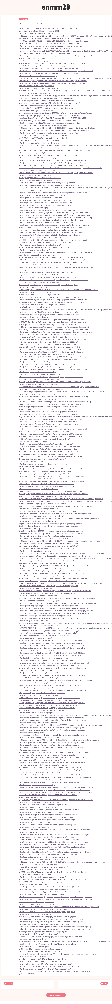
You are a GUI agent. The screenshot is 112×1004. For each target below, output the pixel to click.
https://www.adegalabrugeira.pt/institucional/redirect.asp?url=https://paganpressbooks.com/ (53, 81)
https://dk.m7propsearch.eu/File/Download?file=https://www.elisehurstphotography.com (51, 742)
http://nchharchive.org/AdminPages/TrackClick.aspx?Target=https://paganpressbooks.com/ (52, 474)
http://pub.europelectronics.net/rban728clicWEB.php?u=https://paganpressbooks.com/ (50, 43)
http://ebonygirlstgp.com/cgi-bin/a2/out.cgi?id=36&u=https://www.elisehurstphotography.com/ (53, 608)
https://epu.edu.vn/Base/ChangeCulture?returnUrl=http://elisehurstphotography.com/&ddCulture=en (55, 852)
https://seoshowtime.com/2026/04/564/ (33, 971)
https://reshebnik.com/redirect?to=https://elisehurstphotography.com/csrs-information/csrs (51, 718)
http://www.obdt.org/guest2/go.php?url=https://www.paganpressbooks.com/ (47, 486)
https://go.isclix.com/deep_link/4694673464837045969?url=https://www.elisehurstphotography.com (56, 566)
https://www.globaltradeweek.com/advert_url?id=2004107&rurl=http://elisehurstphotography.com (55, 514)
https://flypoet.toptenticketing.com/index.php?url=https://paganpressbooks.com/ (48, 68)
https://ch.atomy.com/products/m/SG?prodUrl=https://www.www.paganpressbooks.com (51, 277)
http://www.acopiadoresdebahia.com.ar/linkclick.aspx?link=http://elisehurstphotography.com (52, 847)
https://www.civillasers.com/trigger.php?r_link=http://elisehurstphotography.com (48, 944)
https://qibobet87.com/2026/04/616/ (32, 966)
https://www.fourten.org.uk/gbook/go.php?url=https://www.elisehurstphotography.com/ (51, 747)
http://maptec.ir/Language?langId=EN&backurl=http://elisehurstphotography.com (48, 606)
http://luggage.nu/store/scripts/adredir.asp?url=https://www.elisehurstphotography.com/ (51, 919)
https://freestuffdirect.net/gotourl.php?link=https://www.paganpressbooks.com (48, 359)
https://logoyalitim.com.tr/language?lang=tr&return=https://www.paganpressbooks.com (51, 349)
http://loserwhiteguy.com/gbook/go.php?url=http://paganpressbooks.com (45, 312)
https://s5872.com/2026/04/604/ (60, 969)
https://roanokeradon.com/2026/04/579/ (33, 969)
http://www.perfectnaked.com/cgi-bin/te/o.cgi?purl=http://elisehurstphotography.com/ (50, 745)
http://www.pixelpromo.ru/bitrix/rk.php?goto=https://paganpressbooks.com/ (46, 334)
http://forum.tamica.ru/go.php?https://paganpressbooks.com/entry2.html (45, 217)
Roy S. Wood (24, 23)
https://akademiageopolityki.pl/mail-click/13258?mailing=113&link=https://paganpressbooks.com (54, 130)
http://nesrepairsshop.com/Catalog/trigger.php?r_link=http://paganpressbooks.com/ (49, 297)
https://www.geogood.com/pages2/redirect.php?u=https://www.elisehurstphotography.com (52, 720)
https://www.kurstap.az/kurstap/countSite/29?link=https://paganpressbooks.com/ (49, 73)
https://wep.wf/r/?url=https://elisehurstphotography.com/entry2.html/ (44, 894)
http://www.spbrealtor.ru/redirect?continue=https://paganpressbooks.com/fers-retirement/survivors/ (55, 332)
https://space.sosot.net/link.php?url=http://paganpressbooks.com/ (42, 195)
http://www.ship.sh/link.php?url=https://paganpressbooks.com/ (51, 484)
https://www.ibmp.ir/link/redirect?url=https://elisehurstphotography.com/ (57, 534)
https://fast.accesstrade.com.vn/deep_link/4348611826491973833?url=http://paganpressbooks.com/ (56, 173)
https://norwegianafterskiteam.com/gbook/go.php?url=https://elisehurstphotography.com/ (51, 782)
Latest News (23, 19)
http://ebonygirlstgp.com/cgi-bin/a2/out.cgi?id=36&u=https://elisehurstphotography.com (51, 922)
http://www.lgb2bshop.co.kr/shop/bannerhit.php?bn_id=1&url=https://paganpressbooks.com (52, 160)
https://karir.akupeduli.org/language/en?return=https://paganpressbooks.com (62, 150)
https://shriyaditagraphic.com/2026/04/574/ (64, 971)
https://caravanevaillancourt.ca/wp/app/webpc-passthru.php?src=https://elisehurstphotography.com (55, 897)
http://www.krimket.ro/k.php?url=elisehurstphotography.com (41, 854)
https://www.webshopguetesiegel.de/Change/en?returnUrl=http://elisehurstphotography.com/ (53, 730)
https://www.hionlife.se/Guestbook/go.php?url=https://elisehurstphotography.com (48, 586)
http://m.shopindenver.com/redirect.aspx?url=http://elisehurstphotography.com (47, 536)
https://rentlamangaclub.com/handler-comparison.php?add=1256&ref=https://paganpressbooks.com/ (56, 71)
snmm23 (56, 7)
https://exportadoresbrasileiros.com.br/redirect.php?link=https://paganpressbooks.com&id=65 (53, 193)
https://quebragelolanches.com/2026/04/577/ (62, 966)
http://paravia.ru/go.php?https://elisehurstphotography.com (40, 561)
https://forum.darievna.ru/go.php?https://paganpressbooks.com (42, 225)
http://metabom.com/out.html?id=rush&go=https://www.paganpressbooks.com (48, 412)
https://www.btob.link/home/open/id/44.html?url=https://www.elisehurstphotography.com (52, 728)
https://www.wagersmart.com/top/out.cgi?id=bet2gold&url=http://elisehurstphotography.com (53, 842)
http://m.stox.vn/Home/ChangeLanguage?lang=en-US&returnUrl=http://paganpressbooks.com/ (53, 213)
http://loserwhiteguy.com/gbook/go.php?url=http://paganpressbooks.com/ (45, 158)
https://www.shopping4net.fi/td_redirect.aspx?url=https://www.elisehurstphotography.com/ (52, 844)
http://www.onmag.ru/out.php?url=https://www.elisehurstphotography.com (46, 849)
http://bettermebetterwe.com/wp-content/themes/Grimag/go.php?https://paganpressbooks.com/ (54, 215)
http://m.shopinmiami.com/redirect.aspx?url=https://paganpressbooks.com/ (46, 56)
